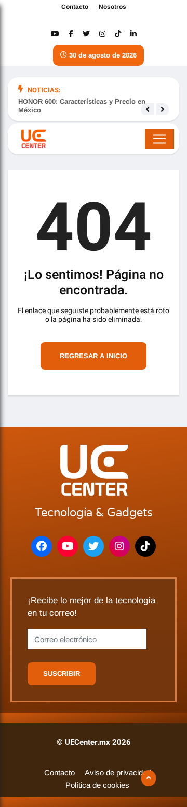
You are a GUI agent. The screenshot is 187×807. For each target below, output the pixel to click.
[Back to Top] (148, 778)
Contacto (74, 6)
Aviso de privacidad (118, 772)
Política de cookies (97, 785)
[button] (147, 109)
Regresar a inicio (93, 356)
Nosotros (112, 6)
